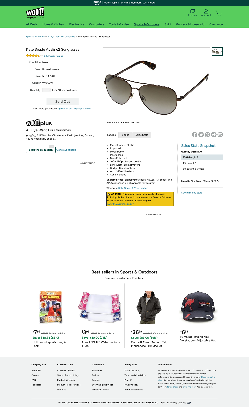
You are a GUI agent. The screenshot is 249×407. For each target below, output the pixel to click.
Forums (192, 15)
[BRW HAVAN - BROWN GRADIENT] (217, 51)
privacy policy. (189, 387)
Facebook (97, 370)
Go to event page (66, 149)
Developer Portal (100, 389)
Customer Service (66, 370)
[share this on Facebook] (194, 134)
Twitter (96, 375)
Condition (35, 62)
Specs (125, 134)
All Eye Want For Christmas (61, 36)
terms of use (172, 387)
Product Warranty (66, 380)
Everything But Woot (102, 384)
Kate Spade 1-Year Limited (133, 188)
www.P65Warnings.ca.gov (120, 204)
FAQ (34, 380)
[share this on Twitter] (201, 134)
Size (38, 76)
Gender (36, 82)
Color (37, 69)
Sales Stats (141, 134)
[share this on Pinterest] (207, 134)
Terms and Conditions (135, 375)
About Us (36, 370)
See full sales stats (191, 192)
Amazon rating (53, 56)
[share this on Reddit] (214, 134)
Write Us (61, 389)
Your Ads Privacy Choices (173, 402)
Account (206, 15)
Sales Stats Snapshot (198, 145)
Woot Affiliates (132, 370)
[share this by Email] (220, 134)
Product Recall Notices (69, 384)
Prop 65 (128, 380)
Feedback (36, 384)
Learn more (149, 2)
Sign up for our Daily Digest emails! (74, 108)
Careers (35, 375)
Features (111, 134)
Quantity (35, 90)
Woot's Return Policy (68, 375)
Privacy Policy (131, 384)
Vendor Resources (133, 389)
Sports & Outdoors (35, 36)
